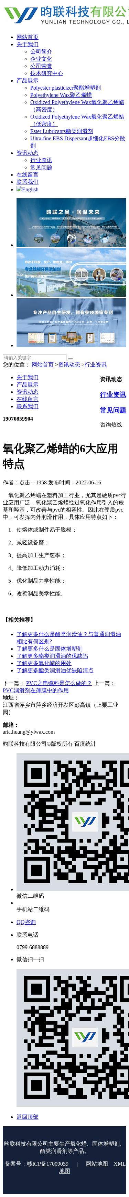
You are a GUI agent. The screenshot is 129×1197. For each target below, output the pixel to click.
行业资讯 (96, 365)
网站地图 (97, 1164)
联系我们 (28, 406)
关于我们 (28, 377)
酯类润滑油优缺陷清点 (55, 670)
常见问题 (113, 410)
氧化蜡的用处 (44, 663)
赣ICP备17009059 (47, 1164)
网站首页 (43, 365)
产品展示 (28, 385)
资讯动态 (69, 365)
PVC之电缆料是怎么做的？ (59, 683)
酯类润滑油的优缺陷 (52, 656)
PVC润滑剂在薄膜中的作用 (36, 690)
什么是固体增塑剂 (50, 649)
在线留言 (28, 399)
